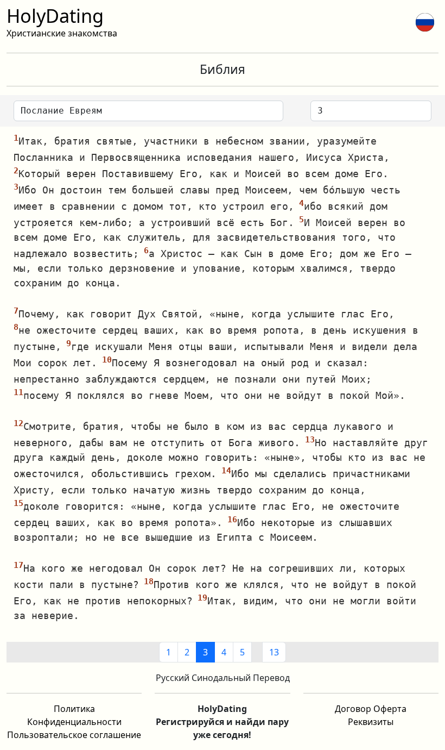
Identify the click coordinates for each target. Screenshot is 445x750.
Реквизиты (370, 722)
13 (274, 652)
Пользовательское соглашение (74, 735)
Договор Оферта (370, 709)
